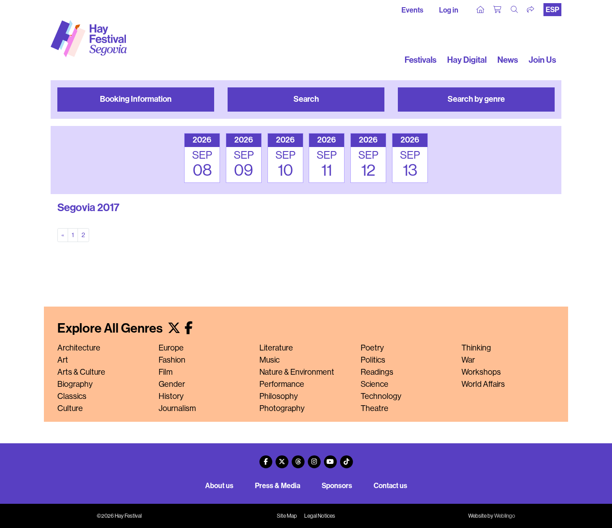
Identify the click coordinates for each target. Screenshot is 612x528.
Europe (171, 347)
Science (374, 384)
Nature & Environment (296, 372)
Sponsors (337, 485)
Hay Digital (467, 60)
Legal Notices (319, 516)
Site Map (287, 516)
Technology (381, 396)
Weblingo (504, 516)
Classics (71, 396)
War (468, 359)
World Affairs (483, 384)
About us (219, 485)
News (507, 60)
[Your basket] (498, 9)
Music (269, 359)
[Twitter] (282, 458)
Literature (276, 347)
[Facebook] (266, 458)
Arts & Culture (81, 372)
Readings (377, 372)
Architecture (78, 347)
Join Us (542, 60)
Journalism (177, 408)
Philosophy (278, 396)
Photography (282, 408)
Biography (75, 384)
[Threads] (298, 458)
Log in (448, 10)
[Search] (514, 9)
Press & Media (277, 485)
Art (62, 359)
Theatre (374, 408)
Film (165, 372)
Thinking (476, 347)
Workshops (481, 372)
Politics (373, 359)
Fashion (172, 359)
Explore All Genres (111, 328)
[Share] (531, 9)
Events (412, 10)
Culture (70, 408)
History (171, 396)
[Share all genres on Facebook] (189, 328)
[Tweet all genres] (174, 328)
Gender (172, 384)
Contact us (390, 485)
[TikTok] (346, 458)
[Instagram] (314, 458)
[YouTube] (330, 458)
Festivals (420, 60)
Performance (281, 384)
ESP (552, 9)
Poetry (372, 347)
